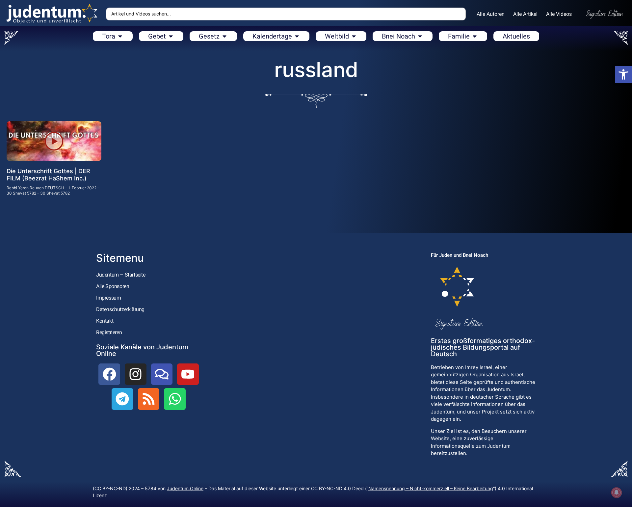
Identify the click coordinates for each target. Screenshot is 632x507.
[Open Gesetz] (224, 36)
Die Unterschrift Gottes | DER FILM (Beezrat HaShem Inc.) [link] (48, 175)
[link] (623, 74)
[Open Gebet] (171, 36)
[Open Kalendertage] (297, 36)
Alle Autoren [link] (491, 14)
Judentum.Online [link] (185, 488)
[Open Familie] (474, 36)
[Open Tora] (120, 36)
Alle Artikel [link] (525, 14)
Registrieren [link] (109, 332)
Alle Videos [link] (559, 14)
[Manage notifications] (616, 492)
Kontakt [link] (104, 321)
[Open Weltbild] (354, 36)
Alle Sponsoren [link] (112, 286)
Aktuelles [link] (516, 36)
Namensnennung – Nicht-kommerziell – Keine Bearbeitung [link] (430, 488)
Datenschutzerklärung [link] (120, 309)
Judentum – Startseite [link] (120, 275)
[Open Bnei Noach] (420, 36)
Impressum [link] (108, 298)
